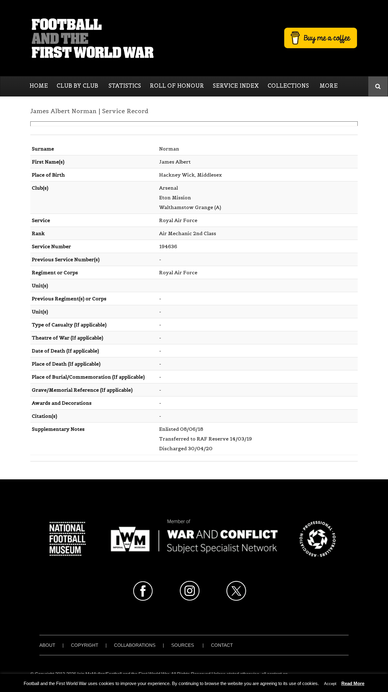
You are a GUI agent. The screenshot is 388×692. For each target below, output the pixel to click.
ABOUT (47, 645)
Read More (352, 683)
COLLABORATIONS (135, 645)
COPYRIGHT (84, 645)
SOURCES (182, 645)
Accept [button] (330, 683)
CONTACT (222, 645)
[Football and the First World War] (194, 38)
